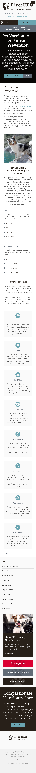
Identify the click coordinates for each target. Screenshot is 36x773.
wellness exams (26, 106)
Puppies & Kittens (8, 590)
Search (29, 754)
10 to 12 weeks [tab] (11, 228)
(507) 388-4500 (11, 16)
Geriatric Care (6, 585)
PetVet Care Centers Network (21, 765)
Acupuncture (6, 608)
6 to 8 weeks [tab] (10, 223)
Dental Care (6, 580)
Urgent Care (6, 594)
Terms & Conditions (10, 754)
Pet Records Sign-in (19, 672)
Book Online (27, 23)
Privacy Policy (18, 751)
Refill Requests (19, 681)
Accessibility (21, 754)
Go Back (6, 554)
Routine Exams (7, 571)
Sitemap (13, 756)
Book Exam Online (13, 76)
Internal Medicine (7, 576)
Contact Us (18, 725)
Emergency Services (21, 16)
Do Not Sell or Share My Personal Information (18, 753)
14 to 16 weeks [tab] (11, 232)
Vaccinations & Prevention (10, 566)
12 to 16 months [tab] (12, 272)
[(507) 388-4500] (27, 76)
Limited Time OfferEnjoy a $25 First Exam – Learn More (17, 28)
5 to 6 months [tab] (11, 237)
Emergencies (19, 663)
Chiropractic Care (7, 599)
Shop (9, 23)
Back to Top (21, 756)
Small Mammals (7, 604)
